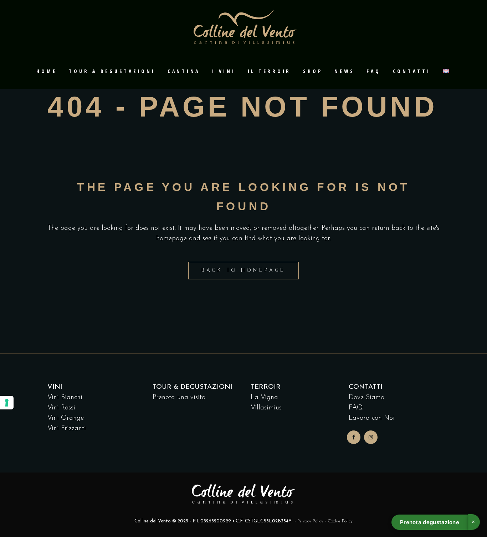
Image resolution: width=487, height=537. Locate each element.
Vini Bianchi (64, 397)
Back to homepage (243, 270)
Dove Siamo (366, 397)
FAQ (356, 407)
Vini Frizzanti (66, 428)
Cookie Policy (340, 521)
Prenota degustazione (429, 522)
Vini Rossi (61, 407)
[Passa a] (447, 71)
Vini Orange (65, 418)
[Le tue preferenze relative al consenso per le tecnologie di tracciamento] (7, 402)
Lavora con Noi (372, 418)
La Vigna (264, 397)
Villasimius (266, 407)
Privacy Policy (310, 521)
